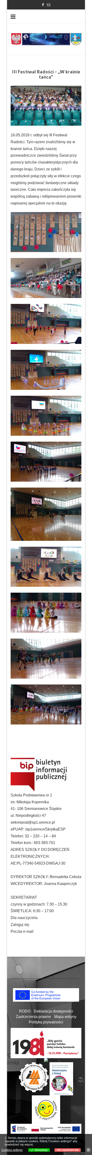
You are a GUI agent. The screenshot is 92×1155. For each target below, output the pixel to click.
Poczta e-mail (22, 931)
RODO (24, 1011)
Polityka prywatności (46, 1022)
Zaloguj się (20, 925)
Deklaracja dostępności (53, 1011)
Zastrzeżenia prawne (33, 1017)
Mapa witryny (65, 1017)
